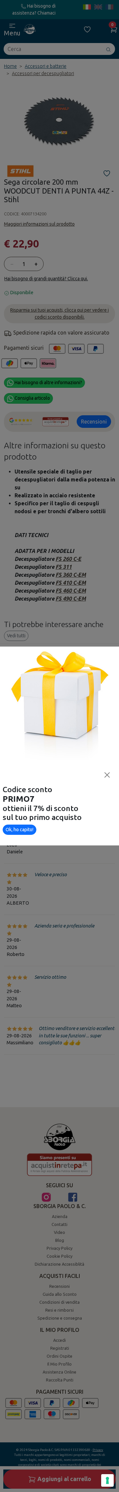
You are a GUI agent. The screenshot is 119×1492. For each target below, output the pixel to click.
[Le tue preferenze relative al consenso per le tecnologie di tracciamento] (107, 1480)
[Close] (107, 775)
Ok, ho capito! (19, 829)
